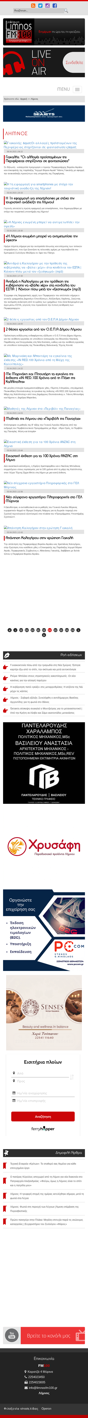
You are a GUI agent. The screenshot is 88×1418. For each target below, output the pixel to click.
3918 (55, 630)
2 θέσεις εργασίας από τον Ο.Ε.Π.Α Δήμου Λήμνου (44, 329)
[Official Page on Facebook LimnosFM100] (55, 6)
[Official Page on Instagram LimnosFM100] (47, 6)
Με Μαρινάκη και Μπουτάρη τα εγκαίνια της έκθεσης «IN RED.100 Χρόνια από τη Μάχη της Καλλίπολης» (40, 378)
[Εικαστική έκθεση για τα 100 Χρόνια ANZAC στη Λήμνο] (44, 443)
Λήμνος (34, 99)
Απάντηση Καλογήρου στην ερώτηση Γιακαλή (39, 538)
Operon (46, 1408)
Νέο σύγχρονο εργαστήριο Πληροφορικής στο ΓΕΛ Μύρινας (44, 499)
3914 (32, 630)
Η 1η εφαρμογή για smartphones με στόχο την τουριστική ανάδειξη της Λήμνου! (40, 200)
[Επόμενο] (78, 630)
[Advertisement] (44, 593)
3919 (61, 630)
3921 (73, 630)
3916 (44, 630)
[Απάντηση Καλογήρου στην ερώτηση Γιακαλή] (38, 527)
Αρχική (23, 99)
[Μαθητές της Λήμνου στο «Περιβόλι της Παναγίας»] (42, 408)
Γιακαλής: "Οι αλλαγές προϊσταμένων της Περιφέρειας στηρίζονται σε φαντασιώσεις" (37, 159)
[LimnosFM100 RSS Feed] (33, 6)
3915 (38, 630)
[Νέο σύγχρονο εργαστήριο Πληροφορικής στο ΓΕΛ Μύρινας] (44, 485)
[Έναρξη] (10, 630)
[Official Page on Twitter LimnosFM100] (40, 6)
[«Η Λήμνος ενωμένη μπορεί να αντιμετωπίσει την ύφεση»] (44, 224)
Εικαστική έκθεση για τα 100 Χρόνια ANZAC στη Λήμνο (42, 458)
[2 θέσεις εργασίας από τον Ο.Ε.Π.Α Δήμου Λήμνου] (41, 319)
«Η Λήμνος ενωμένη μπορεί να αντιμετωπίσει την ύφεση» (42, 238)
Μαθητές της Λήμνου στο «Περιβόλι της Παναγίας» (43, 419)
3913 (27, 630)
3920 (67, 630)
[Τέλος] (44, 635)
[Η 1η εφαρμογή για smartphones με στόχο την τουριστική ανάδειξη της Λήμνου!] (44, 185)
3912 (21, 630)
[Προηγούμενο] (15, 630)
